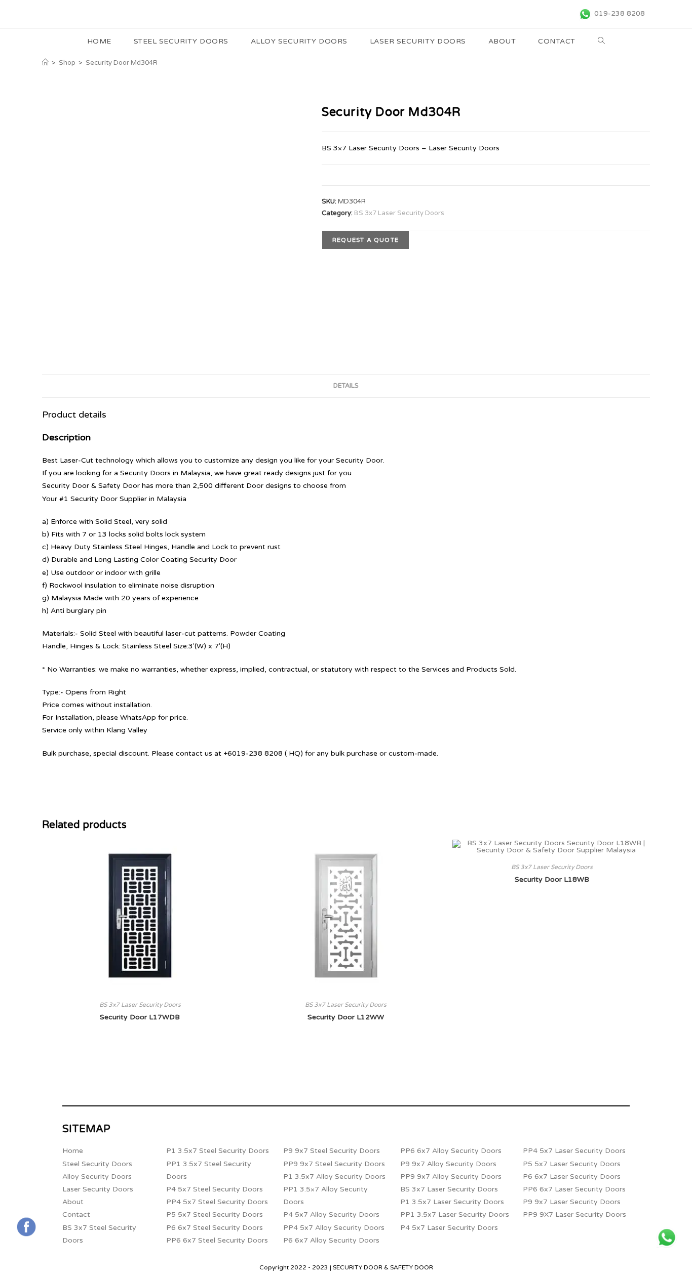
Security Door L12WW (345, 1017)
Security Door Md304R (122, 63)
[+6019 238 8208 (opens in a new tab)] (666, 1237)
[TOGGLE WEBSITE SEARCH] (602, 41)
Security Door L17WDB (140, 1017)
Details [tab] (346, 386)
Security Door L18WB (552, 879)
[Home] (45, 63)
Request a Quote (365, 239)
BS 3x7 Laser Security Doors (399, 213)
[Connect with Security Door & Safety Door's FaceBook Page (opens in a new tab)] (26, 1227)
